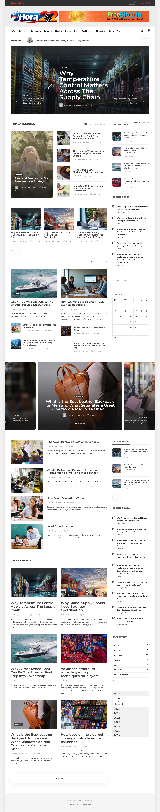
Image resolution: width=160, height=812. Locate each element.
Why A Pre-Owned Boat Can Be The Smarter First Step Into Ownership (131, 232)
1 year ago (83, 159)
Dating (131, 665)
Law (76, 31)
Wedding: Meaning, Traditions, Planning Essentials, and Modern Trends (132, 596)
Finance (48, 31)
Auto (13, 31)
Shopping (100, 31)
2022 (117, 722)
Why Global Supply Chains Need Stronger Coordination (131, 219)
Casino (67, 659)
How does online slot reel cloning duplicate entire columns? (132, 583)
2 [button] (79, 424)
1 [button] (76, 424)
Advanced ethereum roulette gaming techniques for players (131, 244)
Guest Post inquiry (19, 3)
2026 (117, 693)
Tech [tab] (105, 261)
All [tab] (85, 124)
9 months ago (31, 187)
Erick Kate (67, 105)
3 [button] (81, 424)
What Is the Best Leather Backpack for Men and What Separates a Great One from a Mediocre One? (131, 258)
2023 (117, 717)
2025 (117, 708)
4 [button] (84, 424)
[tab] (136, 124)
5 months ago (22, 309)
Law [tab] (106, 124)
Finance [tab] (98, 124)
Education (36, 31)
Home (68, 31)
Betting (131, 650)
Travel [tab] (99, 261)
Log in (132, 3)
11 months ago (85, 142)
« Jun (114, 337)
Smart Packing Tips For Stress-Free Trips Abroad (131, 619)
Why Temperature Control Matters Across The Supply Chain (133, 208)
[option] (80, 80)
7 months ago (35, 331)
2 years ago (84, 194)
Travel (120, 31)
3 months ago (55, 241)
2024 (117, 713)
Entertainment (131, 675)
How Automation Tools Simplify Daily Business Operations (131, 608)
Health (58, 31)
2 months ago (76, 105)
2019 (117, 735)
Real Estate (87, 31)
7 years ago (58, 477)
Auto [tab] (91, 124)
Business (23, 31)
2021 (117, 726)
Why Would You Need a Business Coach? (52, 41)
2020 (117, 730)
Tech (111, 31)
